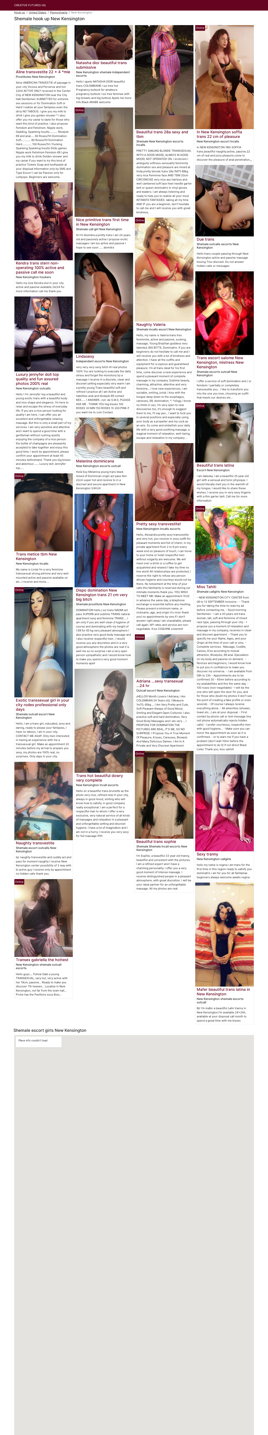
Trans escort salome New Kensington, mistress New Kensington (220, 362)
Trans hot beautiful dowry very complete (99, 777)
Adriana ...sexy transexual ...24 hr (159, 683)
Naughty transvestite (35, 843)
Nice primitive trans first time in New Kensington (102, 222)
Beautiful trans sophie (156, 841)
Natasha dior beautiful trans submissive (101, 65)
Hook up (19, 12)
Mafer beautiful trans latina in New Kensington (223, 991)
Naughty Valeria (151, 324)
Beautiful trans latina (215, 465)
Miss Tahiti (206, 586)
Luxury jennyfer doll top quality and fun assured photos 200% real (37, 379)
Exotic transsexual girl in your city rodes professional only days (42, 705)
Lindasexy (85, 356)
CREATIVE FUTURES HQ (30, 5)
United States (37, 12)
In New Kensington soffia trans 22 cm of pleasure (219, 134)
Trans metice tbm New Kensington (36, 556)
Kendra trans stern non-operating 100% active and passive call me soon (40, 267)
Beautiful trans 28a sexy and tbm (162, 134)
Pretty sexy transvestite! (158, 524)
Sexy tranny (207, 854)
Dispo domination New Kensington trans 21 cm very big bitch (102, 595)
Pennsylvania (58, 12)
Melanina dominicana (95, 461)
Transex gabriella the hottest (42, 959)
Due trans (205, 239)
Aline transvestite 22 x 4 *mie (43, 72)
